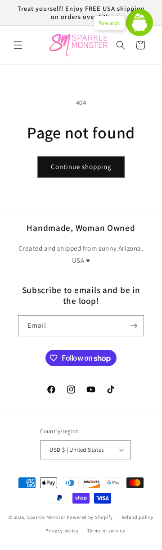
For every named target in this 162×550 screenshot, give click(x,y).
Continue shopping (81, 166)
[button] (18, 45)
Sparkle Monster (46, 516)
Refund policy (137, 517)
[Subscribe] (134, 325)
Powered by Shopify (90, 516)
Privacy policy (62, 530)
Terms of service (106, 530)
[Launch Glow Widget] (139, 22)
